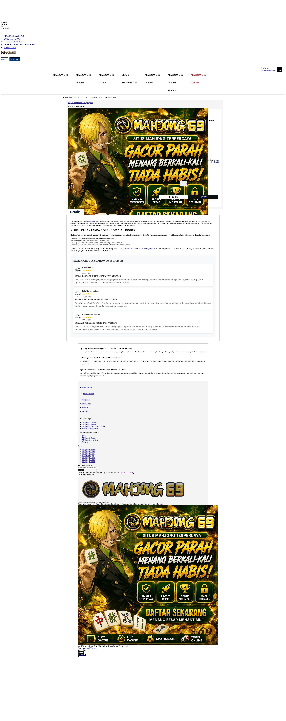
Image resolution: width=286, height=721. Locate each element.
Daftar (14, 59)
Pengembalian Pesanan (19, 44)
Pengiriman (86, 400)
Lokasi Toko (12, 38)
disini (216, 162)
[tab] (75, 212)
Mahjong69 (94, 221)
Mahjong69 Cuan (88, 454)
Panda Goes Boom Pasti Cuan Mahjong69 (138, 249)
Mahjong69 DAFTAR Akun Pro (93, 426)
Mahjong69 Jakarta (89, 424)
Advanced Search (268, 70)
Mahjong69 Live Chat (90, 440)
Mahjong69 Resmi (88, 462)
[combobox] (272, 68)
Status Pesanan (88, 394)
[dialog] (143, 661)
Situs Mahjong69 (88, 456)
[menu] (129, 82)
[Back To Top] (78, 656)
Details (75, 212)
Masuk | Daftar (14, 35)
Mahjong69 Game (88, 452)
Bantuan (10, 47)
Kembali (85, 407)
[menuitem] (60, 75)
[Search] (279, 69)
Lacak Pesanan (14, 41)
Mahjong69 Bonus (88, 438)
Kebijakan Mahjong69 (90, 428)
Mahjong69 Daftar (88, 460)
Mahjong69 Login (88, 458)
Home (67, 97)
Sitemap (85, 442)
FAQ (84, 436)
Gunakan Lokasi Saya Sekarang (12, 664)
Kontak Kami (87, 387)
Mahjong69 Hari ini (89, 422)
